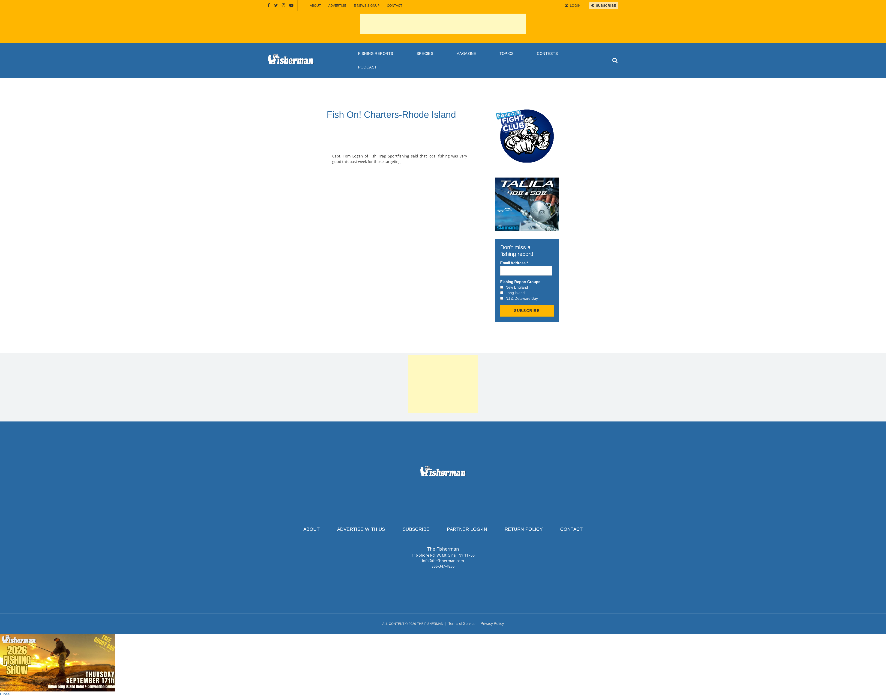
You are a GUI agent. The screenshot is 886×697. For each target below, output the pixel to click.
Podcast (367, 67)
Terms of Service (462, 624)
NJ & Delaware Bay (522, 298)
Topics (507, 54)
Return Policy (524, 529)
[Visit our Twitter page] (276, 5)
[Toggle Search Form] (615, 60)
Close (5, 694)
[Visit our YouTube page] (291, 5)
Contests (547, 54)
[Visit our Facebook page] (269, 5)
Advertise (337, 5)
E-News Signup (367, 5)
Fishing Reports (375, 54)
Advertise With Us (361, 529)
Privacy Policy (492, 624)
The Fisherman (291, 60)
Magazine (466, 54)
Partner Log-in (467, 529)
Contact (394, 5)
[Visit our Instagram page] (283, 5)
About (315, 5)
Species (424, 54)
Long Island (515, 293)
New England (517, 287)
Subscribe (416, 529)
